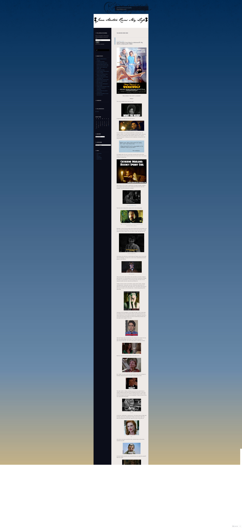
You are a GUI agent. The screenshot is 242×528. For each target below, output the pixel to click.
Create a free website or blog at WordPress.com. (102, 526)
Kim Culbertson (127, 511)
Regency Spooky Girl (134, 512)
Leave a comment (119, 515)
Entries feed (98, 156)
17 (98, 124)
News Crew (121, 512)
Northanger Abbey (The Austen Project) (103, 79)
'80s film (120, 508)
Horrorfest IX (122, 507)
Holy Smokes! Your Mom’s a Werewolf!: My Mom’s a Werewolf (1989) (130, 43)
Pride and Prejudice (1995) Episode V (102, 83)
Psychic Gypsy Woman (127, 512)
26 (102, 125)
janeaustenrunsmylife (124, 8)
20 (104, 124)
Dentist (144, 508)
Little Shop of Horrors (138, 511)
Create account (99, 153)
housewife (118, 511)
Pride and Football (99, 85)
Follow (98, 42)
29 (108, 125)
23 (96, 125)
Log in (97, 154)
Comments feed (99, 157)
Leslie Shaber (132, 511)
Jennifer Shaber (122, 511)
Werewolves (129, 514)
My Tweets (97, 111)
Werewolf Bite (125, 514)
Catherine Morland (134, 508)
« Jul (96, 128)
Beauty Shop (129, 508)
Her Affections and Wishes (101, 61)
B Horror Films (124, 508)
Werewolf (121, 514)
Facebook (99, 100)
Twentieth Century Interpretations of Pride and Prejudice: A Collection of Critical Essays (103, 88)
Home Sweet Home (100, 82)
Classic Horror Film (140, 508)
